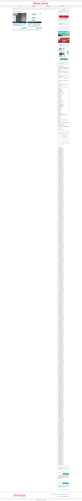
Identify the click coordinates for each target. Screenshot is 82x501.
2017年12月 (60, 273)
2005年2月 (60, 459)
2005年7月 (60, 453)
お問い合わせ (62, 6)
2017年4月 (60, 283)
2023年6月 (60, 194)
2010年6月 (60, 382)
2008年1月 (60, 417)
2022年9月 (60, 205)
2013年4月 (60, 341)
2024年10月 (60, 175)
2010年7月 (60, 381)
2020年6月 (60, 237)
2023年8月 (60, 192)
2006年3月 (60, 443)
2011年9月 (60, 364)
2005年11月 (60, 448)
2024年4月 (60, 182)
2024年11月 (60, 173)
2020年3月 (60, 241)
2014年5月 (60, 325)
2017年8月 (60, 278)
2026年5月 (60, 152)
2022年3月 (60, 212)
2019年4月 (60, 254)
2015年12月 (60, 302)
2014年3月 (60, 328)
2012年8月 (60, 351)
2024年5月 (60, 181)
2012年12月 (60, 346)
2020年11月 (60, 231)
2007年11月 (60, 419)
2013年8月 (60, 336)
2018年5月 (60, 267)
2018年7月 (60, 265)
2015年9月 (60, 306)
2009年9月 (60, 393)
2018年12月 (60, 259)
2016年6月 (60, 295)
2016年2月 (60, 300)
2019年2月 (60, 257)
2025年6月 (60, 165)
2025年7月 (60, 164)
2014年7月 (60, 323)
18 (63, 142)
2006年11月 (60, 434)
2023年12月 (60, 187)
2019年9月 (60, 248)
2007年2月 (60, 430)
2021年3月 (60, 226)
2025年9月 (60, 161)
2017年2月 (60, 285)
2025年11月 (60, 159)
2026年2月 (60, 155)
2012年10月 (60, 348)
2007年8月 (60, 423)
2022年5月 (60, 210)
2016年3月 (60, 299)
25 (63, 143)
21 (68, 142)
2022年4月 (60, 211)
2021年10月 (60, 218)
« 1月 (59, 147)
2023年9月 (60, 190)
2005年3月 (60, 458)
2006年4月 (60, 442)
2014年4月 (60, 326)
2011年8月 (60, 365)
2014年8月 (60, 322)
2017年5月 (60, 282)
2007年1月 (60, 431)
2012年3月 (60, 357)
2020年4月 (60, 240)
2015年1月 (60, 316)
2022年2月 (60, 213)
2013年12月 (60, 331)
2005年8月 (60, 452)
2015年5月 (60, 311)
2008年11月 (60, 405)
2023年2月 (60, 199)
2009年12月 (60, 389)
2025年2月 (60, 170)
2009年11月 (60, 390)
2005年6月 (60, 454)
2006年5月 (60, 441)
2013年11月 (60, 332)
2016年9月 (60, 292)
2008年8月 (60, 408)
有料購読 (33, 6)
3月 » (61, 147)
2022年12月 (60, 201)
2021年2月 (60, 228)
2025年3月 (60, 169)
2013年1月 (60, 344)
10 (62, 141)
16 (60, 142)
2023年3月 (60, 198)
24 (62, 143)
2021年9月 (60, 219)
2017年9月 (60, 277)
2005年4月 (60, 457)
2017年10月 (60, 276)
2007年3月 (60, 429)
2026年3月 (60, 154)
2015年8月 (60, 307)
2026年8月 (60, 148)
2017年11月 (60, 275)
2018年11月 (60, 260)
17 (62, 142)
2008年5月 (60, 412)
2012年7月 (60, 352)
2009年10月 (60, 392)
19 (65, 142)
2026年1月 (60, 157)
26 (65, 143)
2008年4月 (60, 413)
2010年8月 (60, 379)
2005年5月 (60, 455)
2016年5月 (60, 296)
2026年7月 (60, 149)
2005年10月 (60, 449)
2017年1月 (60, 287)
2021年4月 (60, 225)
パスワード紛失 (66, 11)
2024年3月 (60, 183)
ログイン (63, 16)
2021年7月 (60, 222)
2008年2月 (60, 416)
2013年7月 (60, 337)
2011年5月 (60, 369)
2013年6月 (60, 338)
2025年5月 (60, 166)
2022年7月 (60, 207)
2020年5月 (60, 239)
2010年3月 (60, 385)
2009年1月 (60, 402)
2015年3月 (60, 313)
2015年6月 (60, 310)
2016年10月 (60, 290)
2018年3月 (60, 270)
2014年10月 (60, 319)
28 (68, 143)
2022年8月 (60, 206)
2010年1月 (60, 388)
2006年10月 (60, 435)
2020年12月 (60, 230)
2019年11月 (60, 246)
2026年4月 (60, 153)
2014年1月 (60, 330)
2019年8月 (60, 249)
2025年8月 (60, 163)
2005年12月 (60, 447)
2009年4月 (60, 399)
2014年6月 (60, 324)
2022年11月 (60, 202)
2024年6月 (60, 179)
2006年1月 (60, 446)
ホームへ (19, 6)
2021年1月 (60, 229)
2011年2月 (60, 372)
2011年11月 (60, 361)
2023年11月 (60, 188)
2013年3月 (60, 342)
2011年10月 (60, 363)
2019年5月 (60, 253)
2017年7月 (60, 279)
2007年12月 (60, 418)
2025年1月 (60, 171)
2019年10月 (60, 247)
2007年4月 (60, 428)
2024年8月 (60, 177)
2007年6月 (60, 425)
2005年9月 (60, 451)
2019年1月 (60, 258)
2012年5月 (60, 354)
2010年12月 (60, 375)
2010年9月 (60, 378)
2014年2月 (60, 329)
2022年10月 (60, 204)
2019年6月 (60, 252)
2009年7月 (60, 395)
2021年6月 (60, 223)
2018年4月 (60, 269)
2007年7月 (60, 424)
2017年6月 (60, 281)
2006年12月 (60, 432)
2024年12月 (60, 172)
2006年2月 (60, 445)
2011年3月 (60, 371)
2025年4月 (60, 167)
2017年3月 (60, 284)
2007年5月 (60, 426)
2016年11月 (60, 289)
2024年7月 (60, 178)
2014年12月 (60, 317)
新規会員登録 (61, 11)
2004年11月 (60, 463)
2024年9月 (60, 176)
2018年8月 (60, 264)
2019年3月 (60, 255)
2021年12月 (60, 216)
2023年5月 (60, 195)
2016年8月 (60, 293)
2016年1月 (60, 301)
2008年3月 (60, 414)
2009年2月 (60, 401)
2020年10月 (60, 232)
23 (60, 143)
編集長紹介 (48, 6)
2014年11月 (60, 318)
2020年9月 (60, 234)
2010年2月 (60, 387)
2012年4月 (60, 355)
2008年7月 (60, 410)
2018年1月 (60, 272)
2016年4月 (60, 298)
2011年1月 (60, 373)
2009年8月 (60, 394)
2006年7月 (60, 438)
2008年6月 (60, 411)
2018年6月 (60, 266)
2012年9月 (60, 349)
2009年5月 (60, 397)
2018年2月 (60, 271)
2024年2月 (60, 184)
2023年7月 (60, 193)
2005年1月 (60, 460)
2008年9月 (60, 407)
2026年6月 (60, 151)
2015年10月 (60, 305)
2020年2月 (60, 242)
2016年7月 (60, 294)
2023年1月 (60, 200)
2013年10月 (60, 334)
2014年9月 (60, 320)
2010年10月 (60, 377)
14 (68, 141)
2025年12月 (60, 158)
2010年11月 (60, 376)
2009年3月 (60, 400)
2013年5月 (60, 340)
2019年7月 (60, 251)
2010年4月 (60, 384)
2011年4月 (60, 370)
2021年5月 (60, 224)
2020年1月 (60, 243)
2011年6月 (60, 367)
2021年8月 (60, 220)
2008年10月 (60, 406)
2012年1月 (60, 359)
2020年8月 (60, 235)
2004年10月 (60, 464)
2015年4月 (60, 312)
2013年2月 (60, 343)
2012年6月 (60, 353)
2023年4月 (60, 196)
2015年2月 (60, 314)
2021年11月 (60, 217)
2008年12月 (60, 404)
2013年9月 (60, 335)
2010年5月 (60, 383)
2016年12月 (60, 288)
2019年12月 (60, 245)
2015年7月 (60, 308)
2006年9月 (60, 436)
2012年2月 (60, 358)
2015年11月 (60, 304)
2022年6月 (60, 208)
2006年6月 (60, 440)
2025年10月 (60, 160)
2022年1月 (60, 214)
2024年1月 (60, 186)
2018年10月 (60, 261)
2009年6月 (60, 396)
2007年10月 (60, 420)
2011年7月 (60, 366)
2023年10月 (60, 189)
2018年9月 (60, 263)
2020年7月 (60, 236)
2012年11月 (60, 347)
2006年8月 (60, 437)
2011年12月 (60, 360)
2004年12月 (60, 461)
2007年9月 (60, 422)
